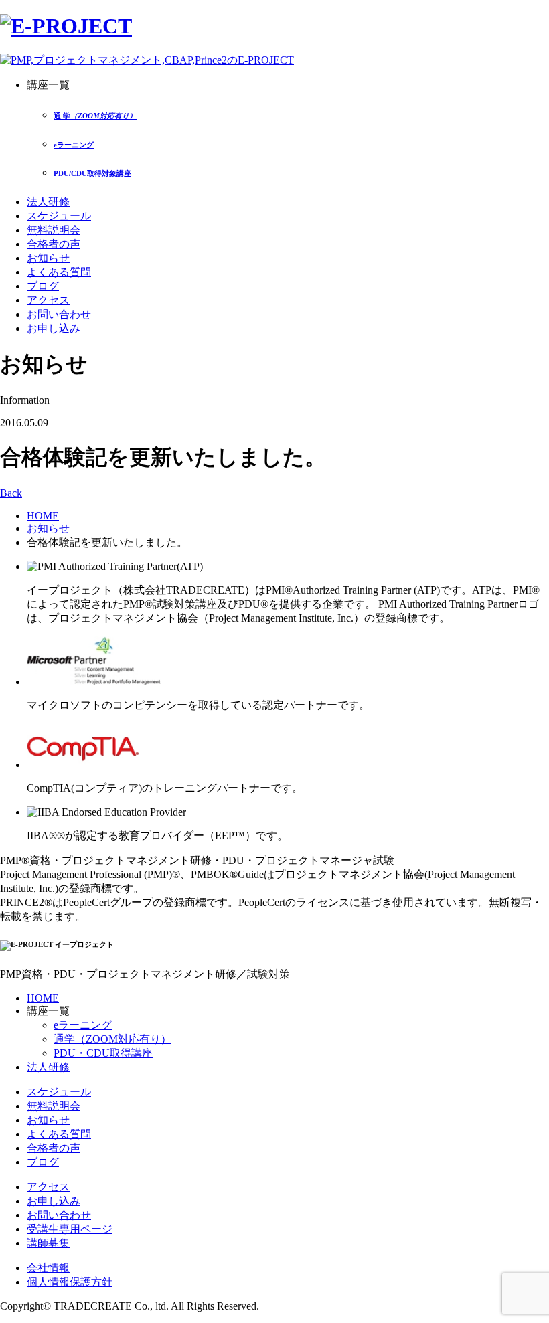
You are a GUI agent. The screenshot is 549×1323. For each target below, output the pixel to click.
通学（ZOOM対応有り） (112, 1039)
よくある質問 (59, 272)
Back (11, 493)
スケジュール (59, 216)
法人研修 (48, 201)
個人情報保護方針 (69, 1282)
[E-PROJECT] (66, 26)
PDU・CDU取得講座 (103, 1053)
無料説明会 (53, 230)
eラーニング (83, 1025)
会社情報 (48, 1267)
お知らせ (48, 258)
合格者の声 (53, 244)
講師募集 (48, 1243)
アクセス (48, 300)
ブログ (43, 286)
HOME (43, 515)
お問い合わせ (59, 314)
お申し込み (53, 328)
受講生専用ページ (69, 1229)
